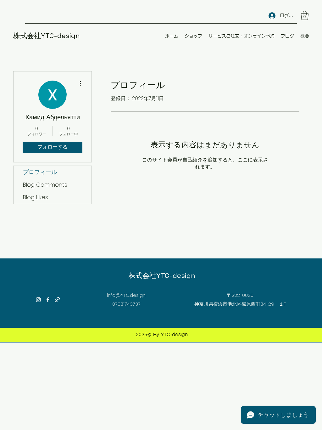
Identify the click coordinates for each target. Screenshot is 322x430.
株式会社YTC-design (46, 35)
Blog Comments (45, 185)
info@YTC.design (126, 295)
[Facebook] (48, 300)
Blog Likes (35, 197)
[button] (304, 15)
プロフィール (40, 172)
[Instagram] (38, 300)
